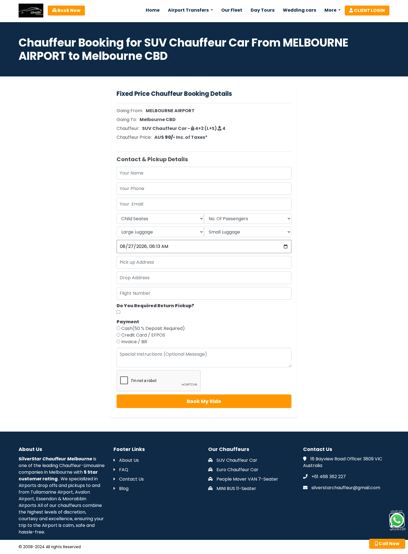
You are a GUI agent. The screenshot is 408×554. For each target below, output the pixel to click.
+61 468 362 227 (328, 476)
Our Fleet (231, 10)
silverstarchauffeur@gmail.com (345, 487)
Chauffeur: (128, 128)
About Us (128, 460)
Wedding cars (299, 10)
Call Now (388, 543)
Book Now (68, 10)
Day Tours (262, 10)
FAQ (123, 469)
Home (153, 10)
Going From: (130, 110)
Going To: (127, 119)
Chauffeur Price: (134, 137)
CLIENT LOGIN (369, 10)
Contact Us (131, 479)
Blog (123, 488)
